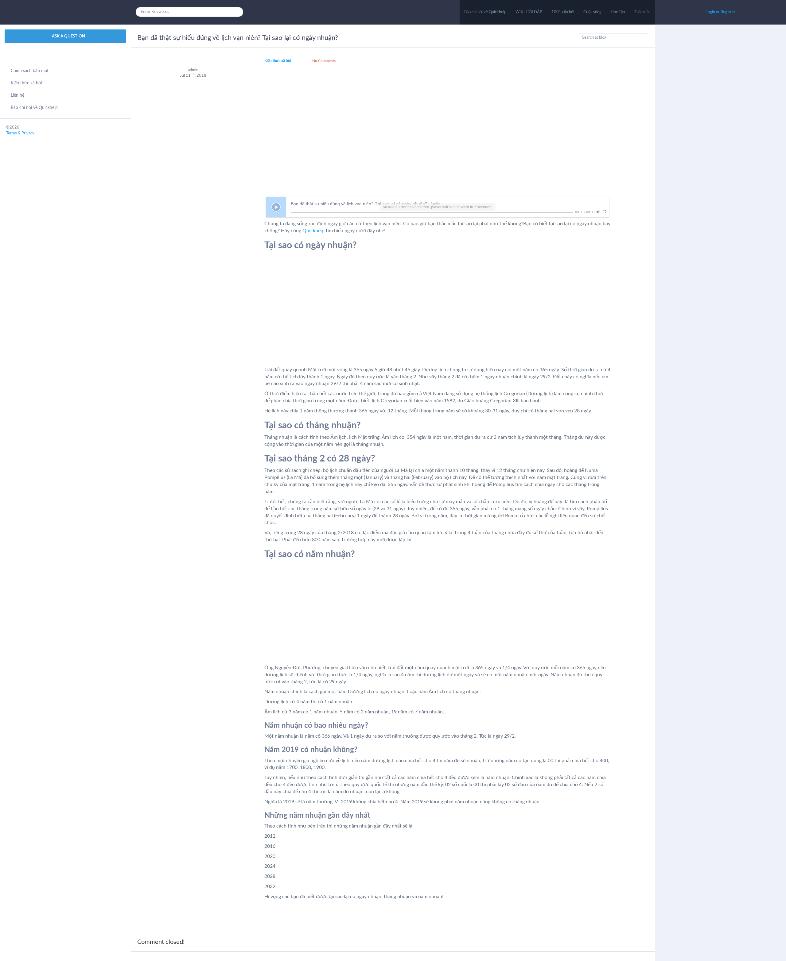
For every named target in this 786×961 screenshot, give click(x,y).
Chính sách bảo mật (30, 71)
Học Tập (618, 12)
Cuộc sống (592, 12)
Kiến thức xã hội (26, 83)
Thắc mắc (642, 12)
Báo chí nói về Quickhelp (485, 12)
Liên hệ (17, 95)
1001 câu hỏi (562, 12)
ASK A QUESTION (68, 36)
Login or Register (720, 12)
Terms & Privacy (20, 133)
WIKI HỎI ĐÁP (529, 12)
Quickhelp (313, 230)
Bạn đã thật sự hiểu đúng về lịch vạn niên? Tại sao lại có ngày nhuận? (237, 37)
